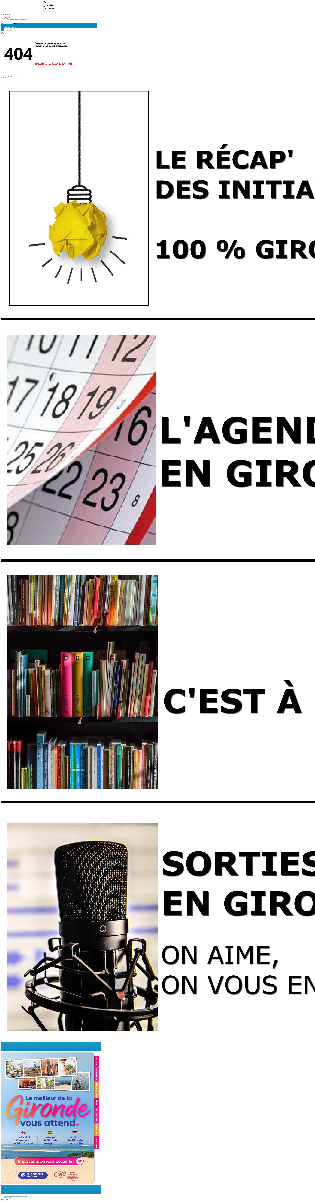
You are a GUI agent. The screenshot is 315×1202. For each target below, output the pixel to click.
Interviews (9, 28)
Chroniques (10, 30)
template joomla (5, 1199)
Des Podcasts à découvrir (10, 27)
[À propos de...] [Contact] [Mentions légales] (15, 1196)
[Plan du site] (7, 1197)
